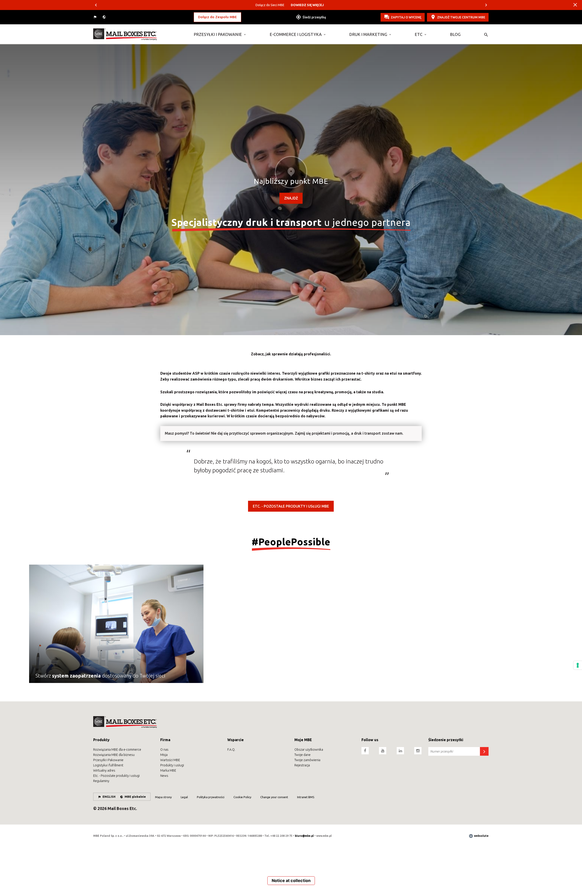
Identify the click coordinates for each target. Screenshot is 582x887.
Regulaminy (101, 781)
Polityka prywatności (210, 797)
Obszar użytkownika (308, 749)
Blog (455, 34)
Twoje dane (302, 755)
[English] (95, 17)
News (164, 775)
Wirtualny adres (104, 770)
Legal (184, 797)
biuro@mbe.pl (304, 835)
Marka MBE (168, 770)
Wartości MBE (170, 760)
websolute (481, 835)
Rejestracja (302, 765)
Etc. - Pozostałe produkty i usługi (116, 775)
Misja (164, 755)
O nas (164, 749)
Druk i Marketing (368, 34)
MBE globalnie (135, 796)
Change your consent (274, 797)
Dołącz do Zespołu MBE (217, 17)
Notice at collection (291, 880)
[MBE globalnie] (104, 17)
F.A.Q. (231, 749)
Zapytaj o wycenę (406, 17)
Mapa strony (163, 797)
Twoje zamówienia (307, 760)
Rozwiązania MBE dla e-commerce (117, 749)
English (109, 796)
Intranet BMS (305, 797)
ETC (418, 34)
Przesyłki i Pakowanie (218, 34)
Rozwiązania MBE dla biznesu (114, 755)
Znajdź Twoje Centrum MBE (461, 17)
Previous (96, 5)
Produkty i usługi (172, 765)
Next (486, 5)
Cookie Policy (242, 797)
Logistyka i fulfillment (108, 765)
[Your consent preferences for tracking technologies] (577, 665)
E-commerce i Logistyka (296, 34)
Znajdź (291, 198)
